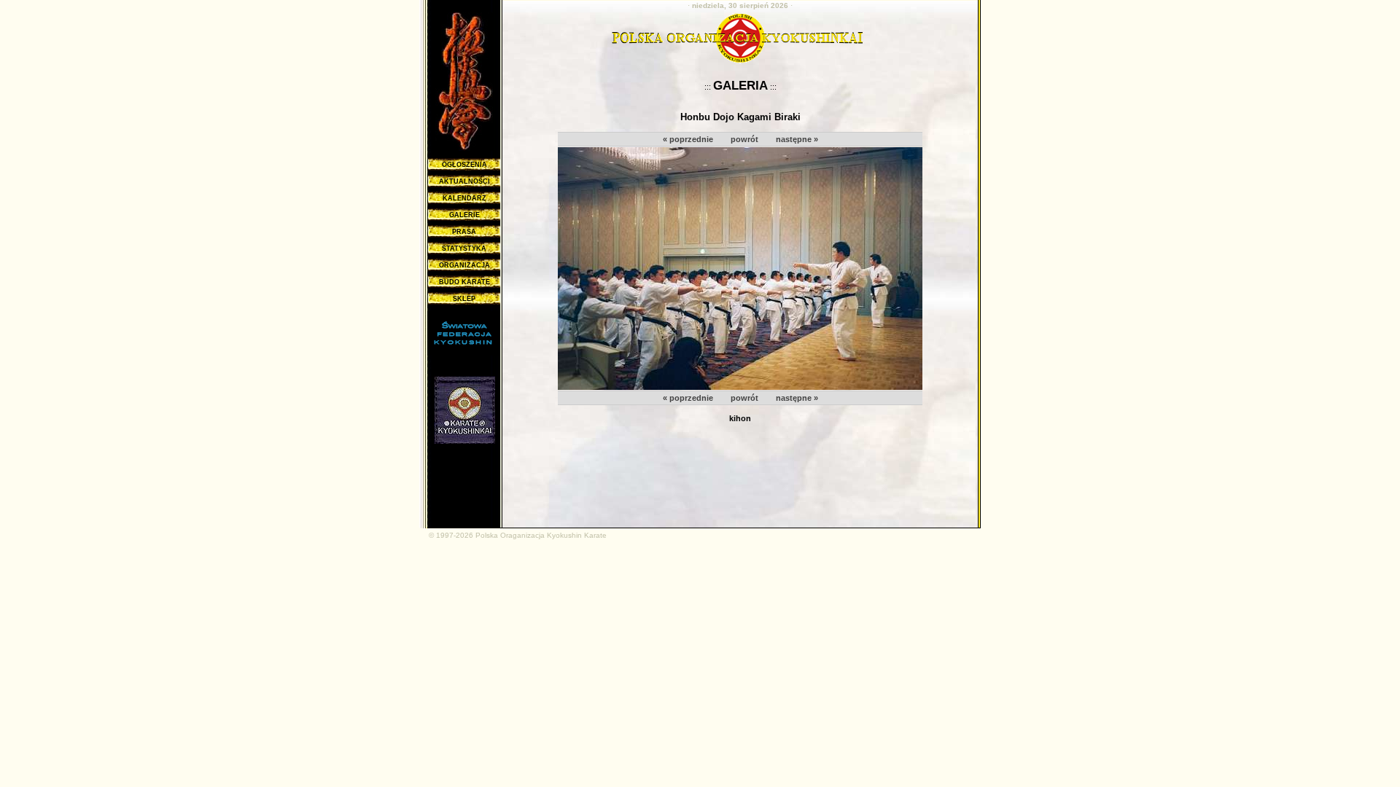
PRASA (464, 231)
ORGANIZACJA (464, 265)
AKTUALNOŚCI (464, 181)
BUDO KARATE (464, 282)
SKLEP (464, 298)
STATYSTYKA (464, 248)
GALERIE (464, 215)
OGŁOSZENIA (464, 164)
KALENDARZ (464, 198)
